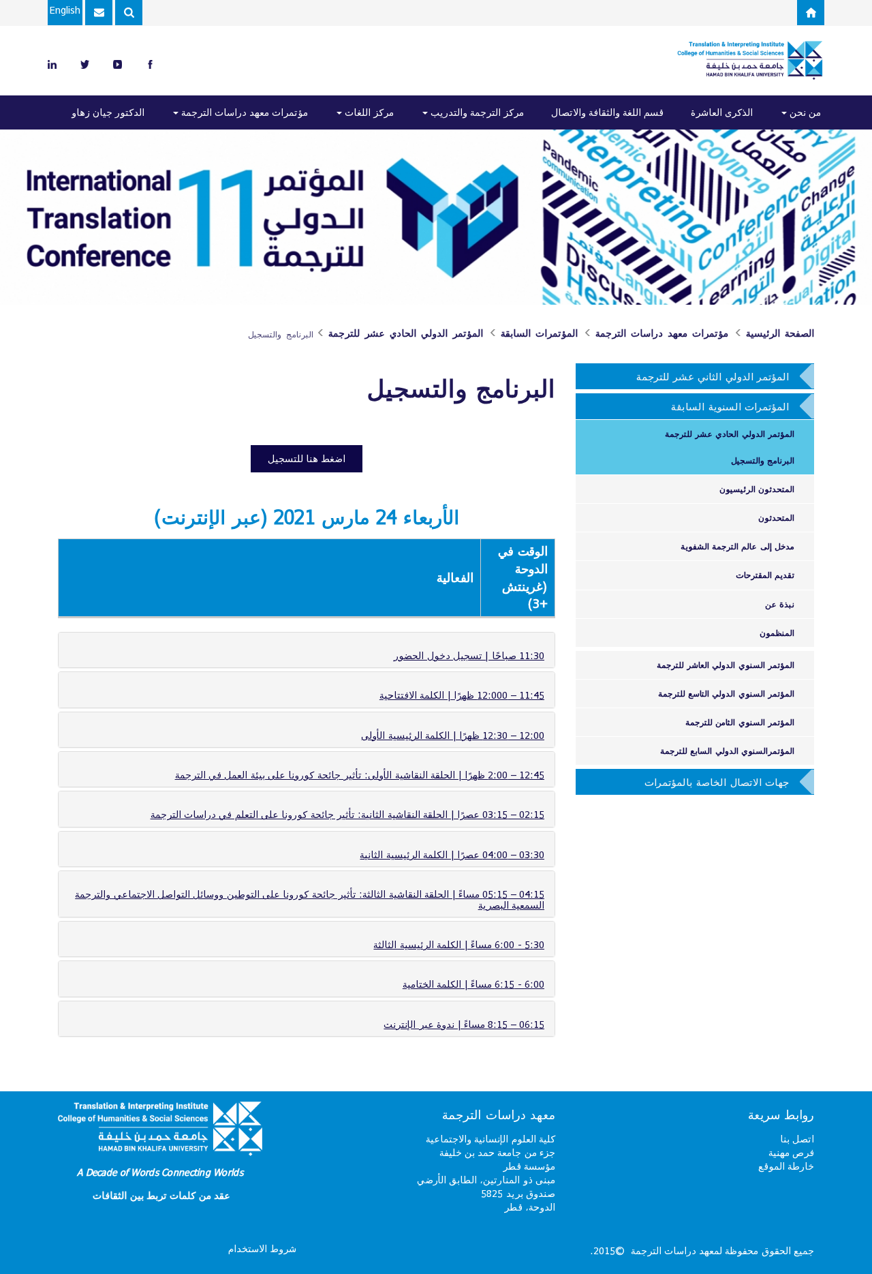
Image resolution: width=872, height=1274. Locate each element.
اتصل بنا (797, 1138)
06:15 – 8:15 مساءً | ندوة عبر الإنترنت (464, 1024)
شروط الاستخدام (262, 1248)
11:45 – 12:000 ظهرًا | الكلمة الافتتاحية (461, 695)
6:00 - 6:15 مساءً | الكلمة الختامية (473, 984)
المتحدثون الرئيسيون (756, 489)
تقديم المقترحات (765, 574)
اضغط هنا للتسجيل (307, 458)
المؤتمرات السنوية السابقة (730, 406)
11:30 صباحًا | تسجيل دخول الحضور (469, 655)
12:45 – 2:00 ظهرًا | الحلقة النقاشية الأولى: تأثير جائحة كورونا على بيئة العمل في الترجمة (359, 775)
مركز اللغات (368, 112)
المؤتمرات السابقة (539, 333)
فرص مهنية (791, 1152)
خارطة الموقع (786, 1166)
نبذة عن (779, 604)
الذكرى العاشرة (722, 112)
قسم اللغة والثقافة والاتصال (607, 112)
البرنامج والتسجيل (762, 460)
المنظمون (777, 632)
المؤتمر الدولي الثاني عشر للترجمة (712, 376)
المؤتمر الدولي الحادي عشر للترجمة (405, 333)
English (65, 10)
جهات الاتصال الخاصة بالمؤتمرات (716, 782)
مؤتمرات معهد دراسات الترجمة (243, 112)
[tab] (307, 650)
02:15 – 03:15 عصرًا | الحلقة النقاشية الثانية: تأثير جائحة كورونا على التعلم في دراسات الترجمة (347, 814)
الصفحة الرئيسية (780, 333)
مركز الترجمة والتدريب (476, 112)
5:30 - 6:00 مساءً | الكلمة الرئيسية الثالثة (458, 944)
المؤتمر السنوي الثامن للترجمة (739, 722)
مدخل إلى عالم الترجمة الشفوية (737, 546)
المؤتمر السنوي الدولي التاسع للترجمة (726, 693)
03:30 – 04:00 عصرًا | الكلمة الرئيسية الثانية (452, 854)
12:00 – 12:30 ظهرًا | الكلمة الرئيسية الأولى (452, 735)
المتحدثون (776, 517)
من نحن (804, 112)
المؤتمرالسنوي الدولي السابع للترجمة (727, 750)
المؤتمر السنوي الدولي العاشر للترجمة (725, 664)
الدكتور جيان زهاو (108, 112)
